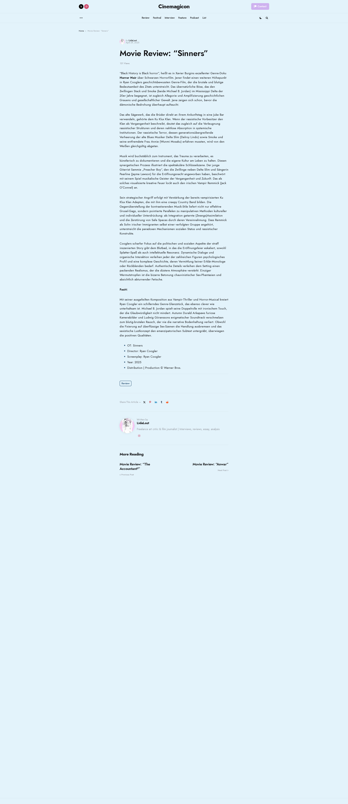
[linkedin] (155, 402)
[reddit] (167, 402)
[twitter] (81, 6)
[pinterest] (150, 402)
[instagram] (86, 6)
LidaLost (133, 40)
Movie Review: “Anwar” (210, 464)
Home (81, 30)
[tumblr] (161, 402)
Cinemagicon (174, 6)
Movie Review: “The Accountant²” (135, 466)
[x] (144, 402)
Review (126, 383)
